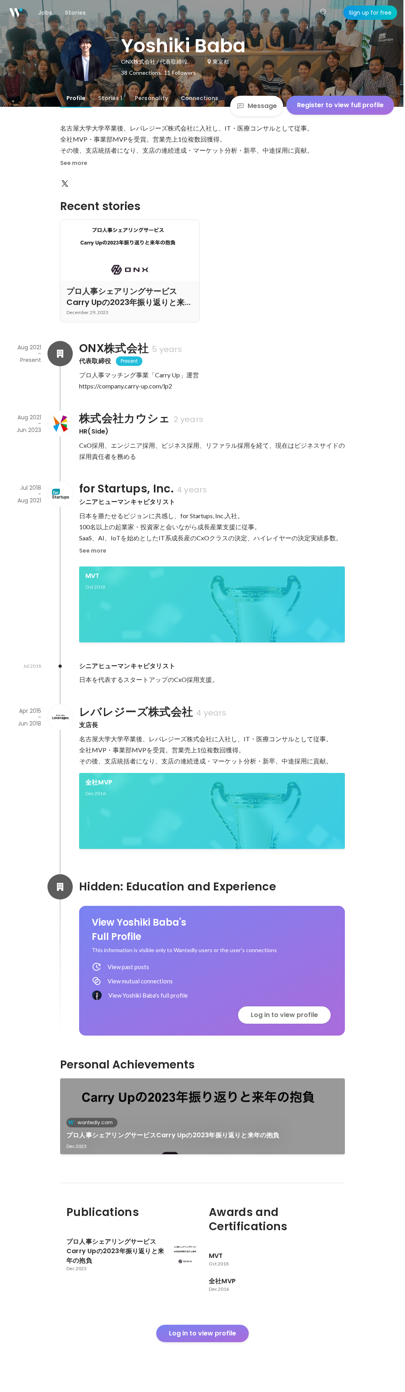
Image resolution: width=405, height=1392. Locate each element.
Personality (151, 98)
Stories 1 (110, 98)
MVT (92, 575)
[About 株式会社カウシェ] (60, 424)
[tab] (76, 98)
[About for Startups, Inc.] (60, 494)
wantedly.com (95, 1122)
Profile (75, 98)
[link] (212, 604)
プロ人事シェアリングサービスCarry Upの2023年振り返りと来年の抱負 (173, 1135)
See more (73, 163)
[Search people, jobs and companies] (323, 13)
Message (262, 105)
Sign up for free (370, 13)
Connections (199, 98)
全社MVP (98, 782)
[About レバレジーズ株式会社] (60, 717)
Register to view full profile (340, 105)
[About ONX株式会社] (60, 353)
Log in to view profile (284, 1014)
